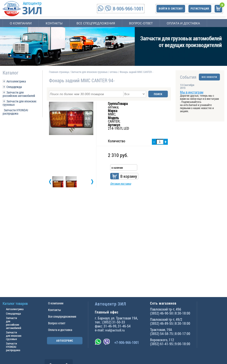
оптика (113, 72)
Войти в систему (171, 8)
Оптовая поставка (120, 184)
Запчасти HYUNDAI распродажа (15, 111)
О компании (21, 23)
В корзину (128, 176)
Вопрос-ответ (141, 23)
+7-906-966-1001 (126, 342)
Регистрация (200, 8)
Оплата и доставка (183, 23)
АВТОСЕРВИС (64, 340)
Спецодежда (14, 87)
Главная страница (59, 72)
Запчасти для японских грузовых (19, 103)
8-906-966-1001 (128, 8)
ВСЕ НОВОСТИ (209, 77)
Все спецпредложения (95, 23)
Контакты (54, 23)
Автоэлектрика (16, 81)
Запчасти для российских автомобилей (19, 94)
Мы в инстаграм (191, 92)
